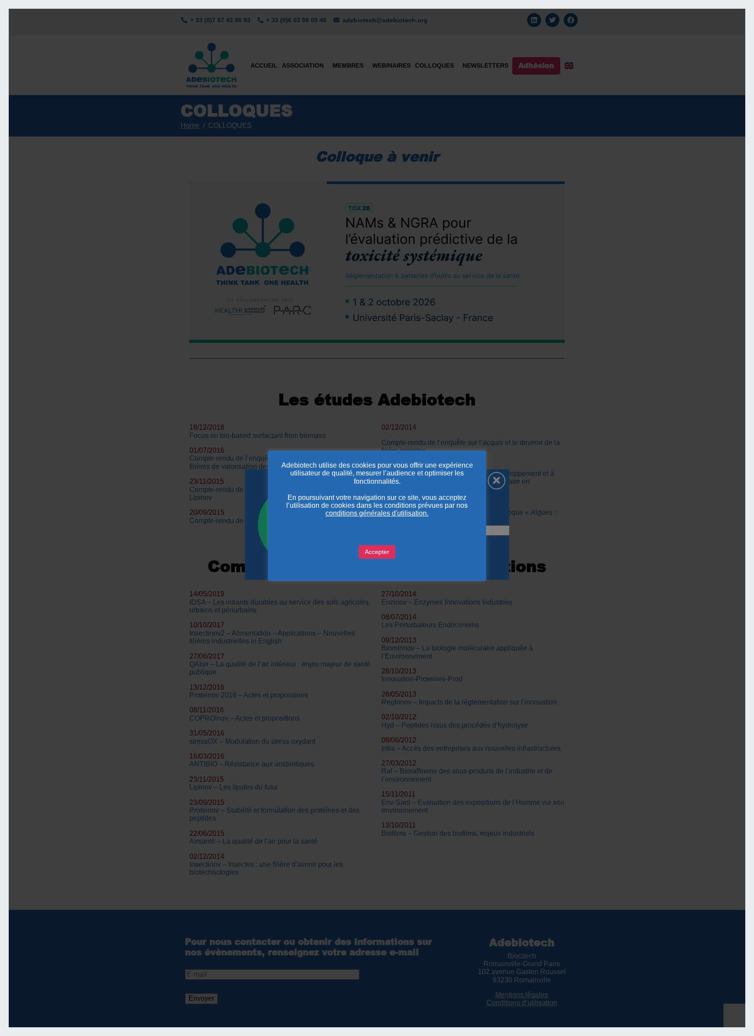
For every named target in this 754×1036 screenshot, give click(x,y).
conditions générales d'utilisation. (377, 513)
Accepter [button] (377, 551)
